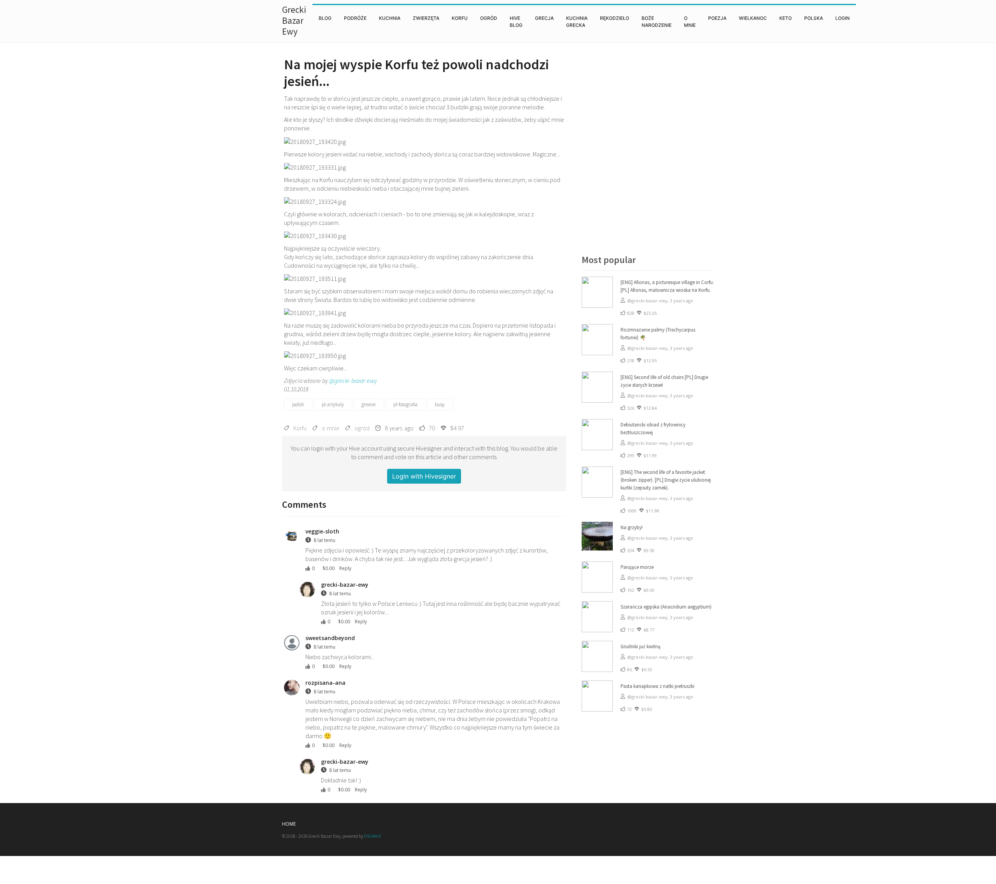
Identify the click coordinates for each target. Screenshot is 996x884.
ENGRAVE (372, 836)
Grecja (544, 18)
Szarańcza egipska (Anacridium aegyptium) (666, 606)
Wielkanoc (753, 18)
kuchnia (389, 18)
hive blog (516, 21)
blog (325, 18)
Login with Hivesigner (424, 476)
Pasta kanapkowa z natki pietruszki (657, 686)
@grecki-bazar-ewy (353, 380)
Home (289, 824)
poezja (717, 18)
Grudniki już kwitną (641, 646)
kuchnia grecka (576, 21)
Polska (813, 18)
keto (785, 18)
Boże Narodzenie (657, 21)
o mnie (690, 21)
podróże (355, 18)
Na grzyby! (632, 527)
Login (842, 18)
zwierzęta (426, 18)
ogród (488, 18)
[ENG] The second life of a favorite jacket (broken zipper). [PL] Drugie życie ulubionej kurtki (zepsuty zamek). (666, 480)
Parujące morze (637, 567)
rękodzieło (614, 18)
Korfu (460, 18)
